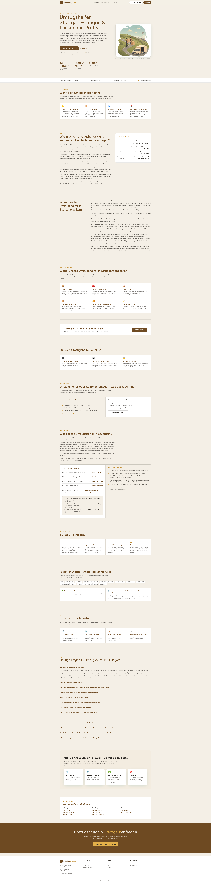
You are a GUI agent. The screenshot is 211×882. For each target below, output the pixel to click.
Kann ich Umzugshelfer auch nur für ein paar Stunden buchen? (105, 692)
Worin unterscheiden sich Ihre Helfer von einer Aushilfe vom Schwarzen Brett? (105, 687)
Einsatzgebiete (105, 2)
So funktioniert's (85, 48)
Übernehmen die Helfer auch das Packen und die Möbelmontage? (105, 703)
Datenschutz (133, 865)
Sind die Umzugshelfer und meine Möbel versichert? (105, 718)
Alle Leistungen (67, 810)
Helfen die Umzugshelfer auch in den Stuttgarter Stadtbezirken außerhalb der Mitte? (105, 728)
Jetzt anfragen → (139, 329)
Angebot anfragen (88, 867)
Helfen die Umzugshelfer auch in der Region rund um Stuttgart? (105, 738)
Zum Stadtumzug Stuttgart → (118, 412)
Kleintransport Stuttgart (69, 812)
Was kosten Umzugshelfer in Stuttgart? (105, 667)
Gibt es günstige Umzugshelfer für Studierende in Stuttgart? (105, 713)
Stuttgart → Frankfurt (98, 814)
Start (61, 8)
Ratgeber (114, 2)
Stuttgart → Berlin (97, 812)
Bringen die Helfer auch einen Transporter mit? (105, 698)
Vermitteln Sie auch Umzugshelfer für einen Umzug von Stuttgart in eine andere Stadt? (105, 733)
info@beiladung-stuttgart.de (71, 871)
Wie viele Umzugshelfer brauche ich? (105, 682)
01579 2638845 (137, 2)
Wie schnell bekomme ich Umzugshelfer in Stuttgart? (105, 723)
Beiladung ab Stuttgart (98, 810)
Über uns (109, 865)
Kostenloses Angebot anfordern (105, 844)
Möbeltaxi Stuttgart (68, 814)
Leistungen (96, 2)
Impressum (133, 863)
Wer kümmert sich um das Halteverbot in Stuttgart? (105, 708)
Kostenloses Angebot (127, 812)
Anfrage (147, 2)
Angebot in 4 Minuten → (69, 48)
